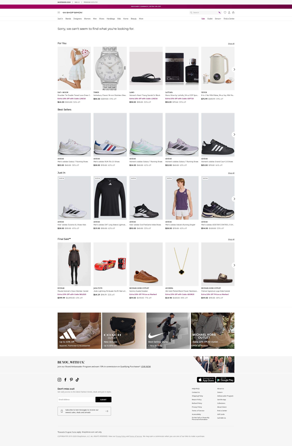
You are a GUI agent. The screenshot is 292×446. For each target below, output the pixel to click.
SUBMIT (103, 400)
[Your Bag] (233, 13)
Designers (77, 19)
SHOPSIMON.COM (64, 2)
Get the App (221, 400)
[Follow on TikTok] (77, 381)
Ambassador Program (225, 396)
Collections (221, 403)
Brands (68, 19)
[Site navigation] (59, 12)
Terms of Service (198, 411)
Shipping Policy (197, 396)
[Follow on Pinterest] (72, 381)
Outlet (209, 19)
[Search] (205, 13)
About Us (220, 389)
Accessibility (196, 414)
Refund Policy (197, 403)
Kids (119, 19)
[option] (74, 75)
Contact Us (196, 392)
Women (87, 19)
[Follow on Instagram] (60, 381)
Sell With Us (221, 418)
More (141, 19)
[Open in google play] (225, 381)
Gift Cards (221, 414)
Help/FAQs (196, 389)
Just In (60, 19)
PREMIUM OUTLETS (91, 2)
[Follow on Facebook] (66, 381)
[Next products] (234, 69)
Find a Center (229, 19)
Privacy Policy (197, 407)
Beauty (134, 19)
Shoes (101, 19)
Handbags (111, 19)
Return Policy (197, 400)
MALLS (77, 2)
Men (95, 19)
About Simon (222, 407)
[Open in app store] (206, 381)
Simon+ (218, 19)
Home (125, 19)
